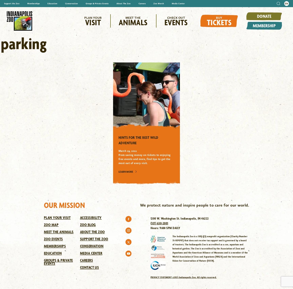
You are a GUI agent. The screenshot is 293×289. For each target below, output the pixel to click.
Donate (264, 16)
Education (52, 3)
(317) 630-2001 (159, 223)
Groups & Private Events (97, 3)
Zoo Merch (158, 3)
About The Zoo (123, 3)
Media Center (178, 3)
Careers (142, 3)
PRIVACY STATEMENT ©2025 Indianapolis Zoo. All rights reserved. (184, 277)
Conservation (71, 3)
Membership (264, 25)
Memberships (33, 3)
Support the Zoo (11, 3)
